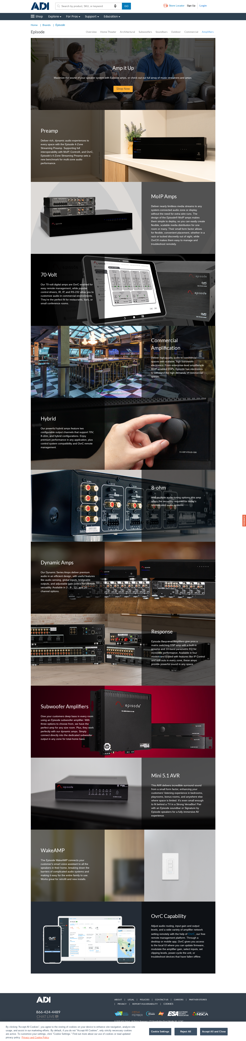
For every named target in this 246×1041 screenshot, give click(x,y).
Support (91, 16)
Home (34, 25)
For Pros (72, 16)
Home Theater (108, 31)
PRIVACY (122, 1003)
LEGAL (131, 999)
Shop (39, 16)
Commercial (191, 31)
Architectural (127, 31)
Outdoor (176, 31)
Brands (47, 25)
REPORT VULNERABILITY (145, 1003)
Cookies (168, 1004)
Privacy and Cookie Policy (35, 1037)
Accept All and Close (214, 1031)
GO (126, 6)
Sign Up (191, 5)
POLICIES (144, 999)
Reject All (185, 1031)
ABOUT (118, 999)
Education (111, 16)
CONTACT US (161, 999)
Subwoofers (145, 31)
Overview (91, 31)
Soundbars (161, 31)
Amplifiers (208, 31)
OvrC (191, 933)
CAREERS (178, 999)
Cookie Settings (160, 1031)
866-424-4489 (48, 1012)
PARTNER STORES (198, 999)
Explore (53, 16)
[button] (244, 520)
